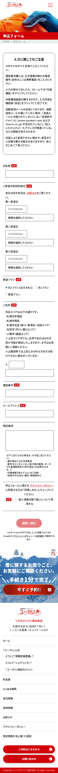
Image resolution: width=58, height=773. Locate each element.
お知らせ (32, 193)
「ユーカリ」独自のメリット (19, 669)
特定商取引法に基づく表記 (17, 736)
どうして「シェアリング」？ (18, 663)
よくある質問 (9, 689)
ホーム (6, 640)
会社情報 (8, 698)
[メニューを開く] (50, 5)
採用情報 (8, 708)
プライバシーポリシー (42, 485)
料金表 (6, 679)
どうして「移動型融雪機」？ (19, 656)
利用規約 (40, 535)
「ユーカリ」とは (11, 650)
